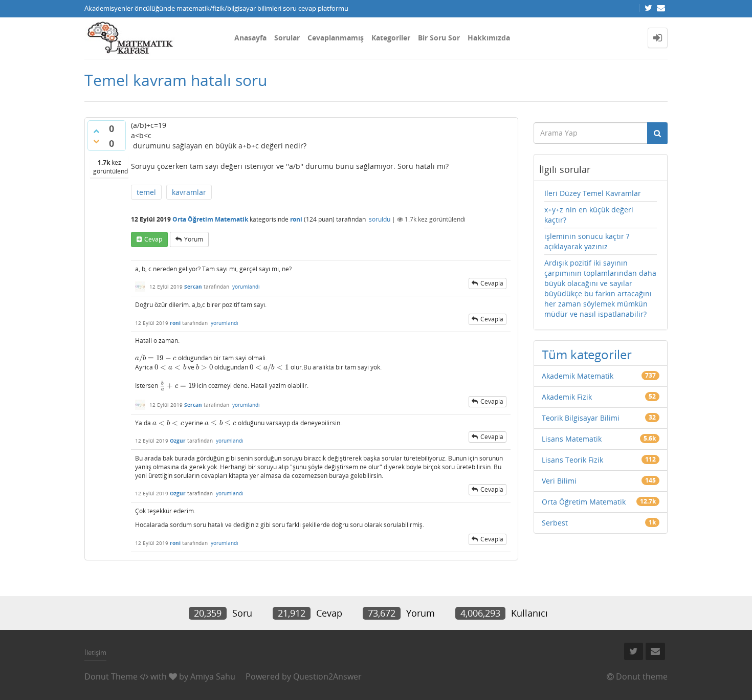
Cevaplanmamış (335, 37)
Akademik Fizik (567, 397)
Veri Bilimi (559, 481)
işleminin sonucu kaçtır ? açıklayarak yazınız (586, 241)
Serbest (555, 523)
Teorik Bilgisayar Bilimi (581, 418)
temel (146, 192)
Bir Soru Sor (439, 37)
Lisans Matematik (572, 439)
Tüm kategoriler (587, 354)
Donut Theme (111, 676)
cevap (153, 239)
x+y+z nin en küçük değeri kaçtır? (588, 215)
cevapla (491, 283)
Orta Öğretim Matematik (210, 219)
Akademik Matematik (577, 376)
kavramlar (189, 192)
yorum (193, 239)
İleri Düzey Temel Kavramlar (592, 193)
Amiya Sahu (212, 676)
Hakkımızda (489, 37)
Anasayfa (250, 37)
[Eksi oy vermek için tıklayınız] (96, 141)
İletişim (95, 652)
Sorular (287, 37)
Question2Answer (327, 676)
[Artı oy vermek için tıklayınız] (96, 131)
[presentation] (155, 358)
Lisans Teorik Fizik (572, 460)
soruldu (379, 219)
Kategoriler (390, 37)
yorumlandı (246, 286)
